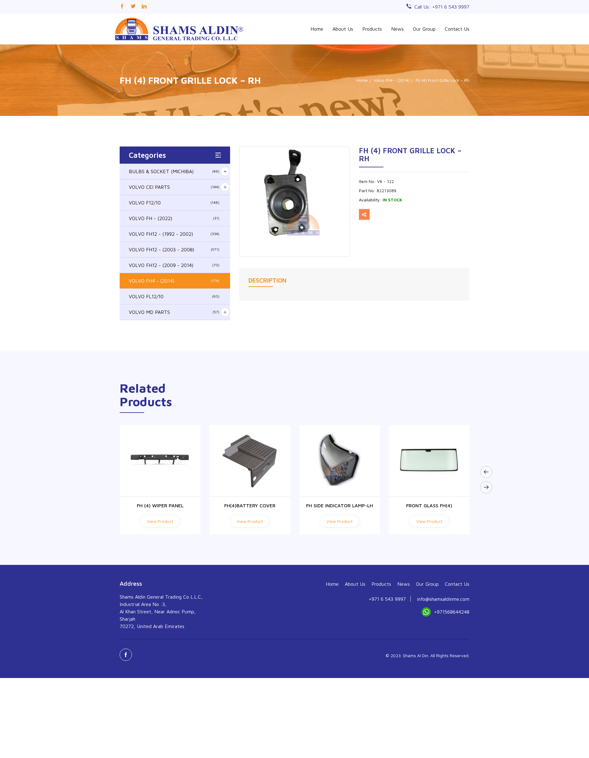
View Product (160, 521)
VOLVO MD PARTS (174, 312)
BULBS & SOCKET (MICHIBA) (174, 171)
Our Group (424, 29)
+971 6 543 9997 (387, 599)
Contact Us (457, 29)
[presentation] (486, 472)
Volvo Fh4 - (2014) (392, 80)
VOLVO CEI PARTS (174, 187)
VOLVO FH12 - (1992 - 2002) (174, 234)
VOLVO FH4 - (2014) (174, 281)
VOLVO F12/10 (174, 202)
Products (372, 29)
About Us (343, 29)
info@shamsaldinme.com (443, 599)
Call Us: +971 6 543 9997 (441, 7)
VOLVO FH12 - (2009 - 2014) (174, 265)
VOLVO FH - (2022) (174, 218)
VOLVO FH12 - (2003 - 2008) (174, 249)
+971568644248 (451, 612)
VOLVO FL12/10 (174, 296)
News (397, 29)
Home (316, 29)
